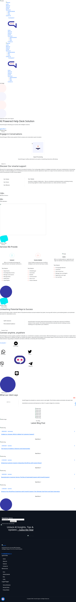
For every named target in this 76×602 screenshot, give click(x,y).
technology (10, 431)
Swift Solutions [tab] (7, 320)
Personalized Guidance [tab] (9, 323)
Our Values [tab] (6, 179)
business (10, 445)
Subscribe (12, 521)
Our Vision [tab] (6, 182)
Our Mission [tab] (7, 185)
